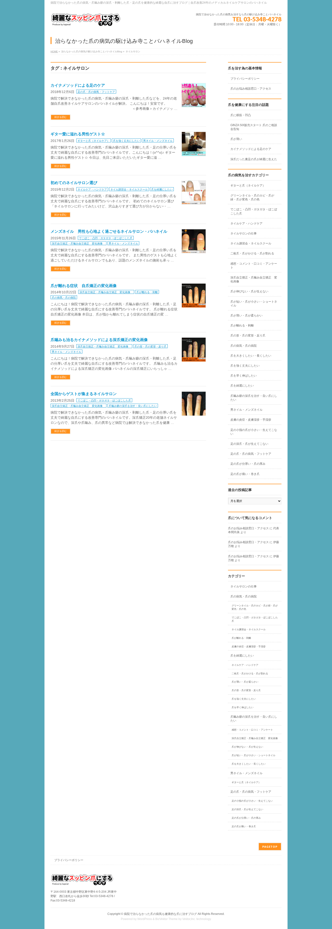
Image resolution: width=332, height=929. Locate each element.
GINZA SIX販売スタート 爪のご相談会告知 (253, 127)
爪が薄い (236, 139)
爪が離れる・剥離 (147, 292)
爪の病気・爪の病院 (64, 297)
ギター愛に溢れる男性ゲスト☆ (78, 134)
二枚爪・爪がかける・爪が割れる (252, 253)
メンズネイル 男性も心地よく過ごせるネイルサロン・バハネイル (109, 231)
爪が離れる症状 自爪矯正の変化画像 (84, 286)
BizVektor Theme (166, 919)
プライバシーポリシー (245, 78)
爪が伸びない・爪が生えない (249, 291)
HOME (54, 51)
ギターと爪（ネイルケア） (94, 140)
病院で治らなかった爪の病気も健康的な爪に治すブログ (160, 914)
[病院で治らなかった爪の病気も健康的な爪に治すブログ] (86, 22)
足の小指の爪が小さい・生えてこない (253, 432)
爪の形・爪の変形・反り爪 (150, 346)
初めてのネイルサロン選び (74, 183)
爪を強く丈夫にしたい (126, 140)
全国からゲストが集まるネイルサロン (84, 394)
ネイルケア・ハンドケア (92, 189)
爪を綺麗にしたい (162, 189)
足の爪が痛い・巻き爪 (245, 474)
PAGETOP (270, 846)
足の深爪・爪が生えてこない (249, 444)
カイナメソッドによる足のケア (78, 85)
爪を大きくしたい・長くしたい (250, 355)
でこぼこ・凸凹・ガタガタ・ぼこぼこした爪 (105, 238)
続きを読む (60, 117)
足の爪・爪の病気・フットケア (96, 91)
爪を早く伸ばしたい (243, 375)
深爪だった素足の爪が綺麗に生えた (253, 159)
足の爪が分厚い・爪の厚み (247, 463)
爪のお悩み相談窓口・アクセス (250, 88)
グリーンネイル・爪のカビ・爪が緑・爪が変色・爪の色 (252, 197)
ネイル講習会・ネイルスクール (129, 189)
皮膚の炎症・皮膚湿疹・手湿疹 (250, 419)
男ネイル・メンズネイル (158, 140)
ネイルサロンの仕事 (243, 233)
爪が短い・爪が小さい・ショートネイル (253, 303)
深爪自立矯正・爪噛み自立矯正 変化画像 (78, 243)
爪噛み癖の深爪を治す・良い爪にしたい (133, 405)
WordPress (144, 919)
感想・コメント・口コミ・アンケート (253, 265)
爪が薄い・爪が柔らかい (246, 315)
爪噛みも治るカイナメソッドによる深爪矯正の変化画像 (99, 340)
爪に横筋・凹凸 (240, 115)
